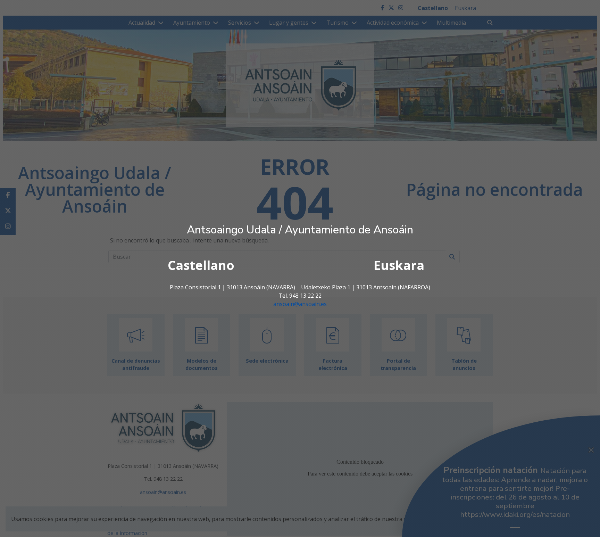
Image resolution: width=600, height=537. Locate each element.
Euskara (399, 265)
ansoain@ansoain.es (300, 304)
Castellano (201, 265)
